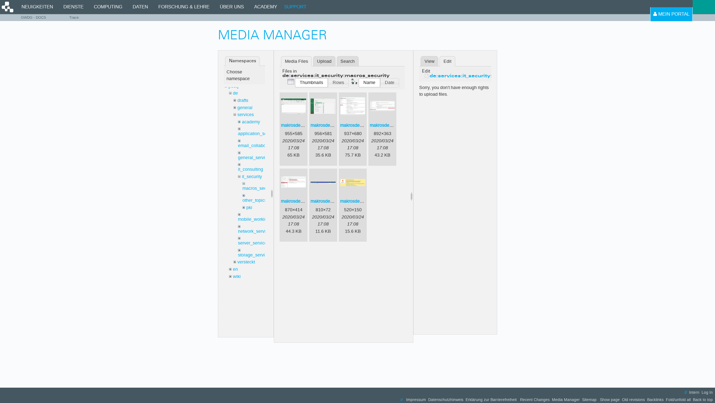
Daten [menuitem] (140, 6)
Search (347, 61)
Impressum (416, 400)
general (244, 107)
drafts (242, 100)
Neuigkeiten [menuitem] (37, 6)
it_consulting (250, 169)
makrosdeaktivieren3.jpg (364, 125)
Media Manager (566, 400)
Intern (694, 392)
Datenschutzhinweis (445, 400)
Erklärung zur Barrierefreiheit (491, 400)
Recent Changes (535, 400)
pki (249, 207)
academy (251, 121)
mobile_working (254, 219)
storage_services (255, 255)
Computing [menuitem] (108, 6)
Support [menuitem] (295, 6)
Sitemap (589, 400)
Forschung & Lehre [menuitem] (183, 6)
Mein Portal (673, 14)
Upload (324, 61)
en (235, 269)
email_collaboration (257, 145)
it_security (252, 176)
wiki (237, 276)
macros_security (258, 188)
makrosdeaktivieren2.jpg (335, 125)
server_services (253, 243)
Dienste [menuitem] (73, 6)
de (235, 93)
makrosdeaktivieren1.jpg (305, 125)
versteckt (246, 262)
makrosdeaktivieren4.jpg (394, 125)
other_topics (254, 200)
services (245, 114)
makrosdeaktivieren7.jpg (364, 201)
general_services (255, 157)
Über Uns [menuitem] (232, 6)
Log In (707, 392)
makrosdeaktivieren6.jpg (335, 201)
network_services (255, 231)
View (430, 61)
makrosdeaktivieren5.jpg (305, 201)
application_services (258, 133)
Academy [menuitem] (265, 6)
